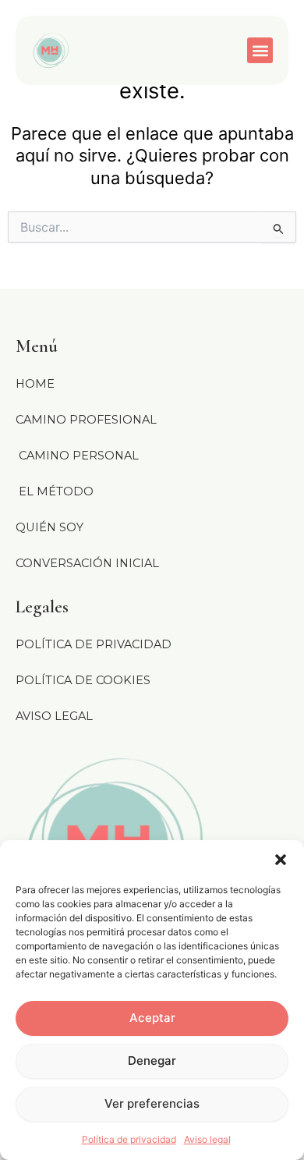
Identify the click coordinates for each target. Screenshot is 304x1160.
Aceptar (152, 1017)
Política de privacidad (129, 1139)
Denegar (152, 1060)
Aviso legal (207, 1139)
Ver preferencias (152, 1103)
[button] (280, 859)
